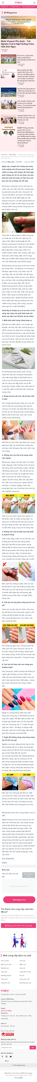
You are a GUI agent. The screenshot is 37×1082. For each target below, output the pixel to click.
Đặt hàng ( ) (19, 900)
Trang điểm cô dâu (25, 972)
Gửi (33, 1047)
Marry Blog (12, 154)
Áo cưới (12, 1015)
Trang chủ (4, 6)
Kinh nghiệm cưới (21, 1015)
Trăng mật (4, 972)
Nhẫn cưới (23, 964)
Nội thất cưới (5, 968)
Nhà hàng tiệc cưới (25, 983)
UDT (21, 1077)
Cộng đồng (4, 1018)
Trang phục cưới (24, 979)
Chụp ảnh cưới (5, 983)
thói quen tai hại (21, 547)
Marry (7, 1061)
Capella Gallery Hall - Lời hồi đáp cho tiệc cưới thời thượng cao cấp (26, 118)
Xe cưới (22, 975)
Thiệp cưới (4, 979)
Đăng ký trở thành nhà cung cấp (19, 926)
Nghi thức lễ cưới (6, 964)
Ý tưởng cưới (5, 1015)
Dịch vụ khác (5, 960)
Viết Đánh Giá (29, 875)
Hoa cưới (22, 960)
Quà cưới (22, 968)
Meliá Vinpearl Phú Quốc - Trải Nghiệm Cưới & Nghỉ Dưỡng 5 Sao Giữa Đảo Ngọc (17, 44)
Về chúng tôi (5, 1026)
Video (30, 1015)
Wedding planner (6, 975)
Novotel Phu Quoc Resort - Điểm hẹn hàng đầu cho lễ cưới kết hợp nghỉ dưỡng (26, 91)
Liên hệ (12, 1026)
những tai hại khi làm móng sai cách (19, 819)
